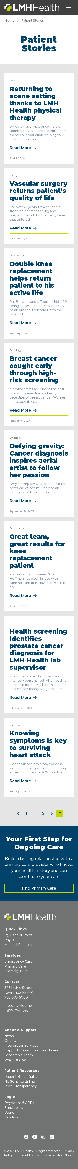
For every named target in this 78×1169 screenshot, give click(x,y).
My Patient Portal (19, 935)
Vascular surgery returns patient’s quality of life (38, 191)
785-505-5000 (16, 997)
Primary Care (15, 966)
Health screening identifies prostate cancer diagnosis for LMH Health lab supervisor (38, 649)
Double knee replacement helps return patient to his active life (32, 278)
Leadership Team (18, 1055)
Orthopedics (17, 255)
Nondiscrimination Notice (55, 1155)
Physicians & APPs (19, 1103)
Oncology (15, 350)
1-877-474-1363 (16, 1010)
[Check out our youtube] (34, 1137)
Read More (20, 148)
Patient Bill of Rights (21, 1077)
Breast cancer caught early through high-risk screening (34, 369)
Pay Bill (10, 940)
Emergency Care (18, 962)
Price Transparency (20, 1086)
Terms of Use (25, 1155)
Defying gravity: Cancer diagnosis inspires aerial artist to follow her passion (39, 460)
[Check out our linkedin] (51, 1137)
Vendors (11, 1117)
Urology (14, 175)
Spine (13, 80)
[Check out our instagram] (43, 1137)
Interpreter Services (21, 1045)
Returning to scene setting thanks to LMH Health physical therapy (36, 103)
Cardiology (16, 724)
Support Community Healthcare (31, 1050)
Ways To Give (15, 1060)
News (9, 1036)
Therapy (15, 623)
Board (9, 1112)
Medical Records (18, 945)
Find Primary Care (39, 888)
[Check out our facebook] (26, 1137)
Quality (10, 1041)
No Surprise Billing (19, 1081)
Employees (13, 1108)
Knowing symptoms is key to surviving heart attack (38, 744)
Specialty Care (16, 971)
